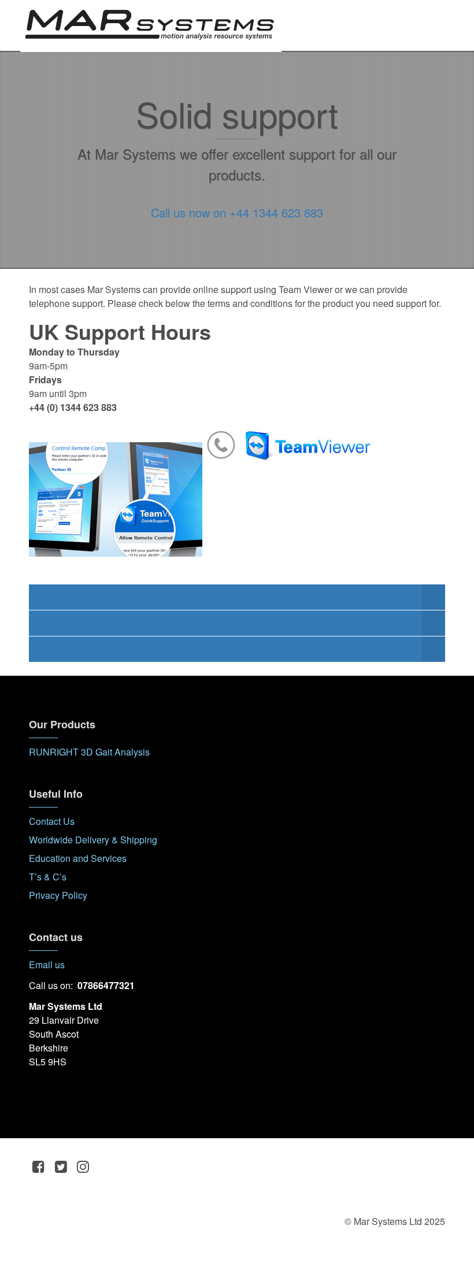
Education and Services (78, 858)
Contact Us (52, 821)
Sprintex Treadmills (80, 623)
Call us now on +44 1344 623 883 (237, 212)
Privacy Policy (58, 895)
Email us (47, 964)
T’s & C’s (47, 876)
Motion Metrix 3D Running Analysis (115, 649)
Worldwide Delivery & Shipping (93, 839)
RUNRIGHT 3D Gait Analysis (89, 751)
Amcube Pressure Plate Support (108, 596)
